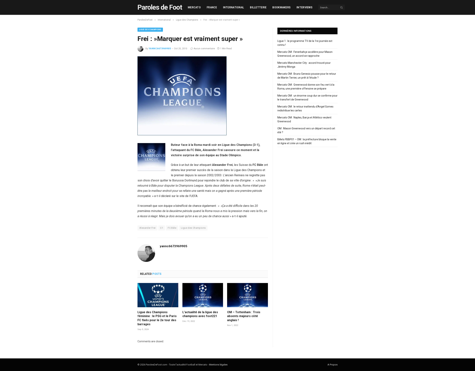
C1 (161, 227)
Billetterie (258, 7)
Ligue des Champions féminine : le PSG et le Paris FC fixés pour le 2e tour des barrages (157, 318)
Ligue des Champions (150, 30)
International (233, 7)
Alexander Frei (147, 227)
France (212, 7)
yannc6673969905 (160, 48)
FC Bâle (172, 227)
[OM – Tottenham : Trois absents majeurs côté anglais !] (247, 295)
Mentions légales (218, 364)
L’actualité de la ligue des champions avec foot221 (200, 314)
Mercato (194, 7)
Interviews (304, 7)
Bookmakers (281, 7)
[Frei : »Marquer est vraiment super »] (182, 134)
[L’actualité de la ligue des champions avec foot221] (202, 295)
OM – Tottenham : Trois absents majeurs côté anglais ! (243, 316)
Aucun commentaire (204, 48)
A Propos (332, 364)
